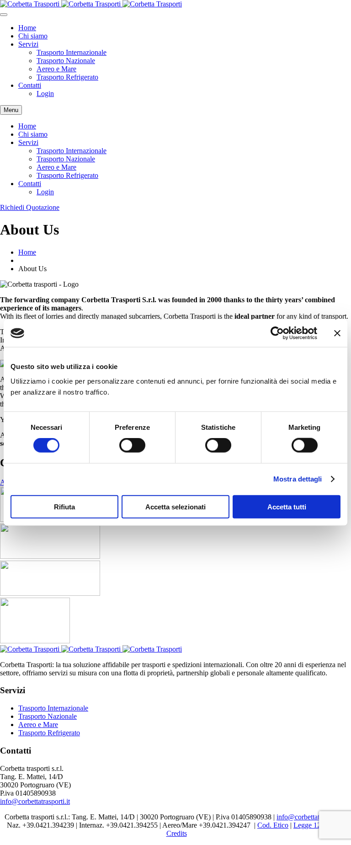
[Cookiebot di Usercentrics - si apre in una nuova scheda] (277, 333)
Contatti (29, 85)
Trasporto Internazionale (71, 52)
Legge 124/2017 (317, 825)
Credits (176, 833)
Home (27, 28)
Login (45, 93)
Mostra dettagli (297, 479)
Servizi (28, 44)
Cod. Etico (272, 825)
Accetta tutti (286, 506)
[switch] (132, 445)
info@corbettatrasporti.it (35, 801)
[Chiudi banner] (337, 333)
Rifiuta (64, 506)
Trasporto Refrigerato (67, 77)
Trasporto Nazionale (66, 60)
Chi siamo (33, 36)
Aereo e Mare (56, 69)
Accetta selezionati (175, 506)
